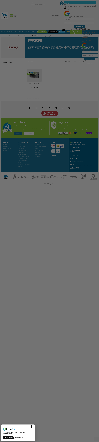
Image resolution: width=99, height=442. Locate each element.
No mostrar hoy (19, 437)
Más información (8, 437)
